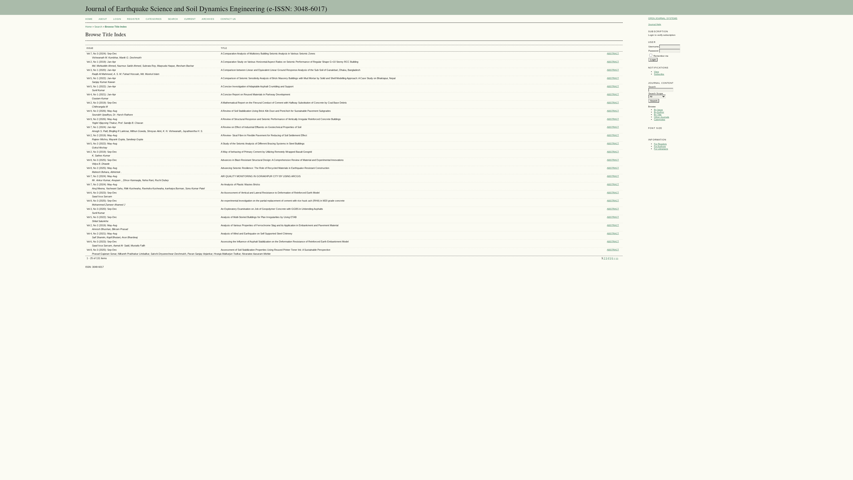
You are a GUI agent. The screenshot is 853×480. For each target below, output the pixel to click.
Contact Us (228, 19)
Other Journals (661, 117)
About (103, 19)
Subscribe (659, 74)
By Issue (658, 109)
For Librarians (661, 149)
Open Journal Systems (662, 18)
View (656, 71)
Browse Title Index (116, 26)
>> (617, 258)
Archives (208, 19)
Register (133, 19)
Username (653, 46)
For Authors (660, 146)
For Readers (660, 144)
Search (173, 19)
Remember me (661, 56)
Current (190, 19)
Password (653, 51)
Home (88, 19)
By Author (659, 112)
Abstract (613, 53)
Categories (659, 119)
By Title (658, 114)
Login (117, 19)
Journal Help (654, 24)
